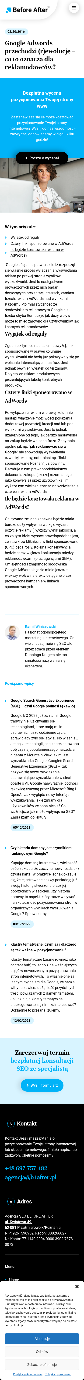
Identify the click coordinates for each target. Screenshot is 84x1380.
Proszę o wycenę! (44, 158)
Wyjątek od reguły (25, 237)
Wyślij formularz (44, 1085)
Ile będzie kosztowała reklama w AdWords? (37, 252)
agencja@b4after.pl (30, 1177)
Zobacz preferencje (42, 1365)
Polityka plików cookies (27, 1374)
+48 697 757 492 (26, 1168)
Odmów (42, 1352)
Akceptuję (42, 1339)
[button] (77, 1286)
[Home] (27, 10)
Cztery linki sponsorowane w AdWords (41, 243)
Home (14, 1280)
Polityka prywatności (58, 1374)
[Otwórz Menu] (74, 8)
